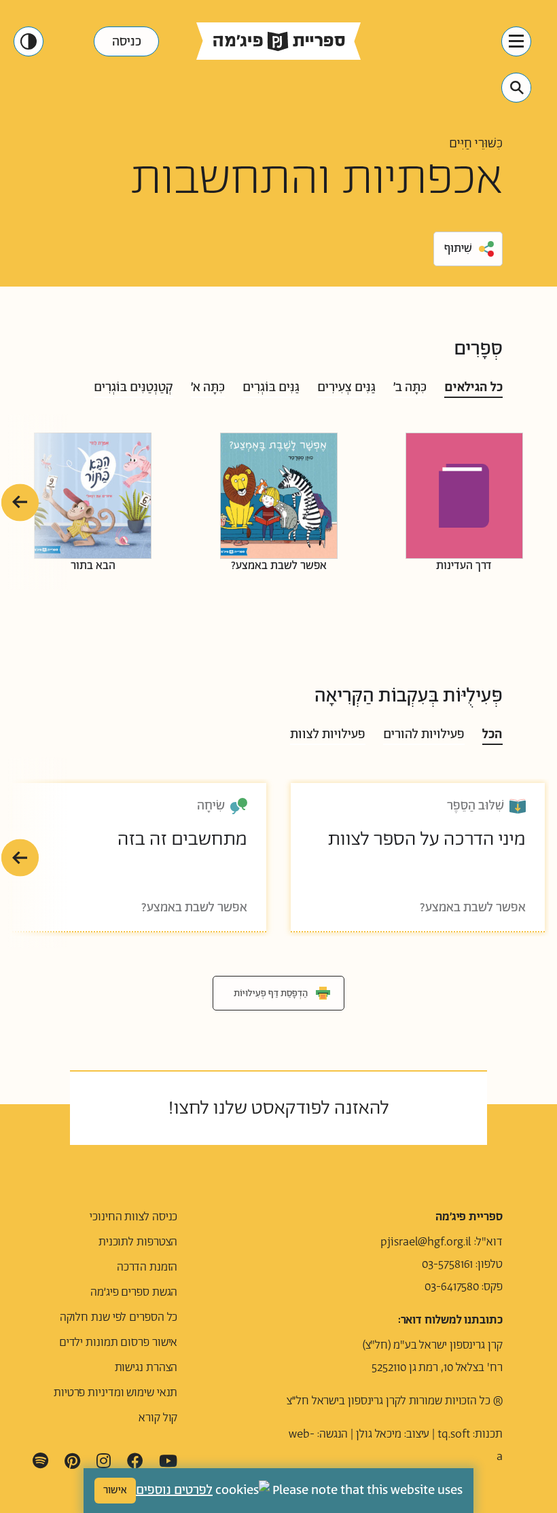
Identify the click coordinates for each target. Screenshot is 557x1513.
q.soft (456, 1434)
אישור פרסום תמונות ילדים (118, 1342)
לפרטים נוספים (174, 1490)
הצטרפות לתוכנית (138, 1242)
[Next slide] (20, 502)
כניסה (126, 42)
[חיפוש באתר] (517, 87)
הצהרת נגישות (146, 1367)
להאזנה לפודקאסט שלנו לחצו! (278, 1108)
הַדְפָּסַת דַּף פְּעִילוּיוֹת (271, 993)
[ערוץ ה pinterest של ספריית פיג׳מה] (72, 1462)
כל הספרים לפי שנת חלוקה (119, 1317)
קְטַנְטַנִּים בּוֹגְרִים (133, 388)
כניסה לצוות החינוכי (133, 1216)
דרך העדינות (464, 565)
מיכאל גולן (378, 1434)
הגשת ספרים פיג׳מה (133, 1292)
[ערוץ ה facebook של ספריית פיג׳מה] (135, 1462)
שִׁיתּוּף (458, 248)
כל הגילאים (473, 388)
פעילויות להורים (424, 735)
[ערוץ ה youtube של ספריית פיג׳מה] (168, 1462)
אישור (115, 1490)
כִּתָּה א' (208, 388)
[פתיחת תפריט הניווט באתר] (516, 41)
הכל (492, 735)
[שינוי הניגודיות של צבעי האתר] (28, 41)
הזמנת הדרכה (147, 1267)
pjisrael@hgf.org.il (425, 1242)
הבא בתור (93, 565)
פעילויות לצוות (327, 735)
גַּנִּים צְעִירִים (346, 388)
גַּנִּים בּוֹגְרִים (271, 388)
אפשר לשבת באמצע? (279, 565)
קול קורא (158, 1417)
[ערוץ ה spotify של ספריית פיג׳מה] (40, 1462)
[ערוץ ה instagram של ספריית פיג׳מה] (103, 1462)
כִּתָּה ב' (410, 388)
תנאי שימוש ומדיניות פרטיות (115, 1392)
